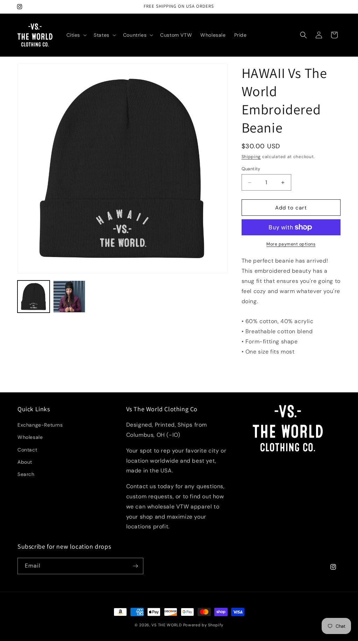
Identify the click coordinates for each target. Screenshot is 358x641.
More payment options (290, 244)
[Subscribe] (135, 566)
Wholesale (30, 437)
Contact (27, 450)
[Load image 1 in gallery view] (33, 296)
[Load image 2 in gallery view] (69, 296)
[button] (76, 35)
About (24, 462)
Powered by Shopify (203, 624)
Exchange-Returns (40, 425)
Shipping (251, 156)
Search (26, 474)
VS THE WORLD (166, 624)
